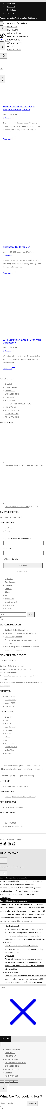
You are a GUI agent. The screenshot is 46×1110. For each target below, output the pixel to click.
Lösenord (7, 549)
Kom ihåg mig (12, 559)
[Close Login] (3, 873)
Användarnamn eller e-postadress (17, 538)
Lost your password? (23, 571)
